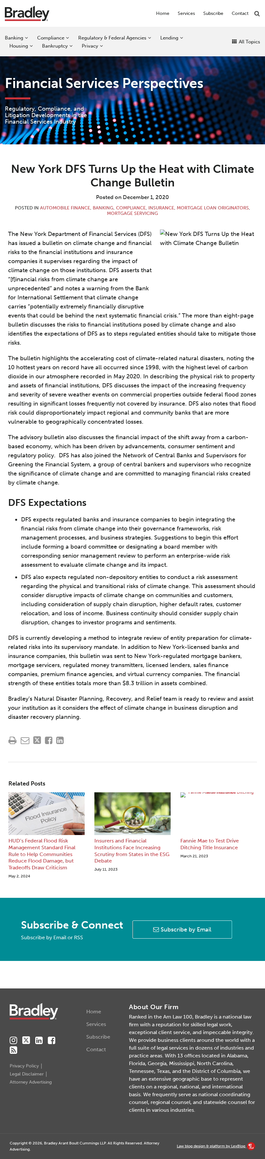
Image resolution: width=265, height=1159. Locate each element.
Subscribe (213, 13)
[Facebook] (51, 1040)
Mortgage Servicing (132, 213)
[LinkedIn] (39, 1040)
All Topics (249, 42)
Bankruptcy (55, 46)
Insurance (161, 208)
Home (162, 13)
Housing (18, 46)
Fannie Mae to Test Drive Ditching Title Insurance (209, 844)
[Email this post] (25, 740)
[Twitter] (26, 1040)
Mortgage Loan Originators (213, 208)
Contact (240, 13)
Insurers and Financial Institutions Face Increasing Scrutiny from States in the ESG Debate (131, 851)
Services (186, 13)
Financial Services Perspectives (104, 83)
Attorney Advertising (31, 1082)
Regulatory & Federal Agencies (112, 38)
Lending (169, 38)
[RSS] (13, 1050)
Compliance (50, 38)
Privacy (90, 46)
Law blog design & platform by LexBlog (211, 1146)
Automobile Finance (65, 208)
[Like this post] (48, 740)
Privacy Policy (24, 1066)
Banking (14, 38)
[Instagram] (13, 1040)
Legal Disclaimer (27, 1074)
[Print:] (12, 740)
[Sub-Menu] (25, 38)
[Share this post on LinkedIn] (60, 740)
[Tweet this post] (37, 740)
